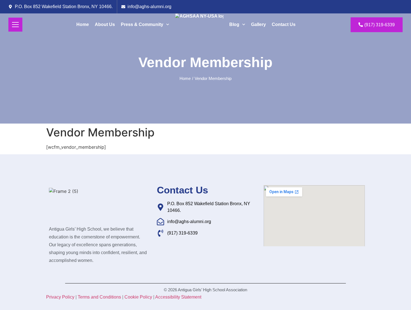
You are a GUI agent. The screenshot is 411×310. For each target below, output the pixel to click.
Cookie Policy (138, 297)
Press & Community (142, 24)
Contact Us (284, 24)
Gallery (258, 24)
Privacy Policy (60, 297)
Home (82, 24)
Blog (234, 24)
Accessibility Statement (178, 297)
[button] (192, 78)
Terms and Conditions (99, 297)
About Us (105, 24)
